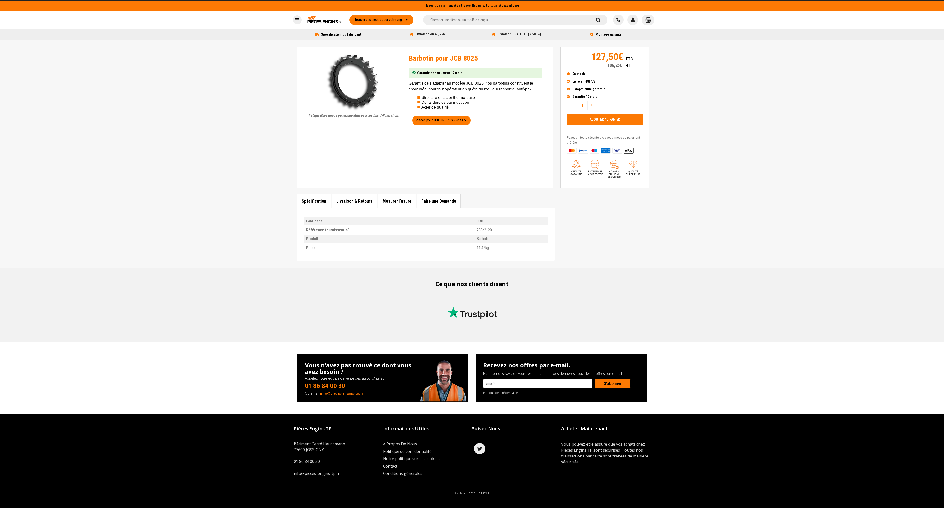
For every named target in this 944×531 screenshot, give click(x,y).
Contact (390, 466)
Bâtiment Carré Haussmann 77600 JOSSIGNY (319, 446)
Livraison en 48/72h (430, 34)
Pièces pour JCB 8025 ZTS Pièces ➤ (441, 120)
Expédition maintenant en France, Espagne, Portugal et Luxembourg (472, 5)
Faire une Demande (438, 201)
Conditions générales (402, 473)
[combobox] (506, 20)
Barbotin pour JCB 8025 (443, 58)
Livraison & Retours (354, 201)
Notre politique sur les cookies (411, 458)
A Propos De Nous (400, 444)
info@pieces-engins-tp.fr (341, 393)
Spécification (314, 201)
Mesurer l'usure (397, 201)
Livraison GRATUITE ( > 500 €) (519, 34)
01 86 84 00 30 (325, 386)
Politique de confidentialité (500, 393)
